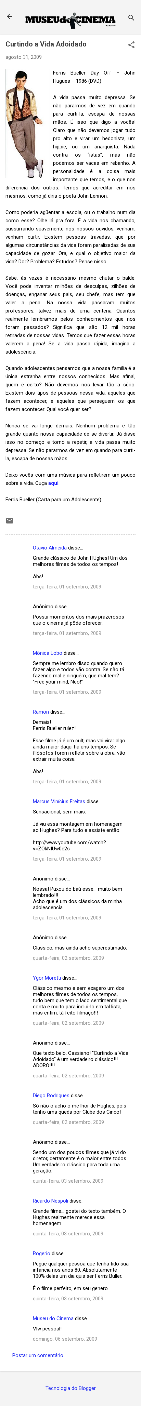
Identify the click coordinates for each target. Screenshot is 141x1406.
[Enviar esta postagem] (9, 523)
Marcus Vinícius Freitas (59, 801)
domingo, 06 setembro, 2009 (65, 1339)
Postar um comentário (37, 1355)
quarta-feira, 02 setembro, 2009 (68, 958)
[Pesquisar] (131, 18)
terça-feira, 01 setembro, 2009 (67, 587)
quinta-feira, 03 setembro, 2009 (68, 1181)
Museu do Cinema (53, 1318)
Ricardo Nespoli (50, 1201)
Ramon (41, 712)
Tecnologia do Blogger (71, 1388)
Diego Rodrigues (51, 1095)
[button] (131, 45)
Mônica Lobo (47, 653)
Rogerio (41, 1253)
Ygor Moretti (47, 978)
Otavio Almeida (50, 548)
